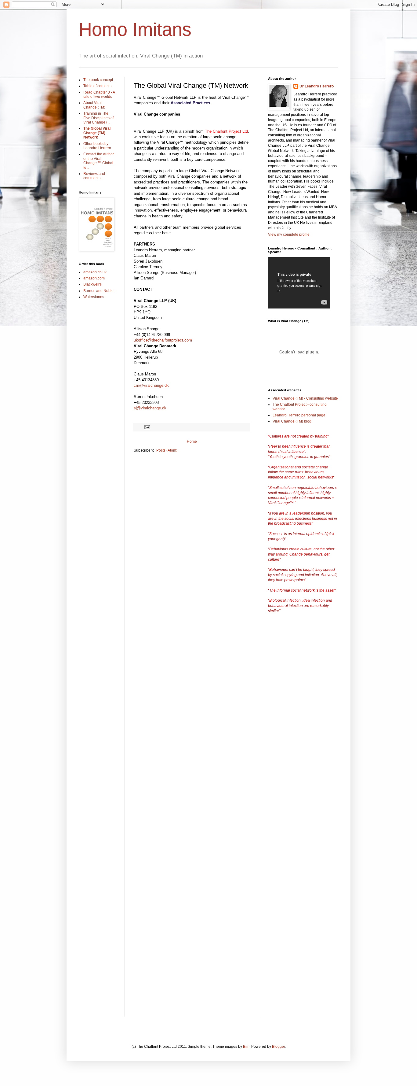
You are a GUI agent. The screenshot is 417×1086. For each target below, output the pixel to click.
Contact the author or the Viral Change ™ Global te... (98, 160)
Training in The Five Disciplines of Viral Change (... (98, 117)
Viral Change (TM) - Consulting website (305, 398)
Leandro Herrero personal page (299, 415)
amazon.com (94, 278)
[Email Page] (147, 427)
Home (192, 441)
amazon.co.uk (95, 272)
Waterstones (93, 297)
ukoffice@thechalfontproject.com (163, 340)
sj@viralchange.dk (150, 408)
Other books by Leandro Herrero (97, 146)
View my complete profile (289, 234)
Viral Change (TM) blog (292, 421)
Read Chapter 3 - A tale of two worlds (99, 94)
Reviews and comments (94, 176)
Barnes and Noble (98, 291)
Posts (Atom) (166, 450)
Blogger (278, 1046)
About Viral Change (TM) (94, 105)
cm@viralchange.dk (151, 385)
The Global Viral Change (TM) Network (97, 132)
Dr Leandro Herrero (316, 86)
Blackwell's (92, 284)
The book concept (98, 80)
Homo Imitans (135, 29)
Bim (246, 1046)
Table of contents (97, 86)
